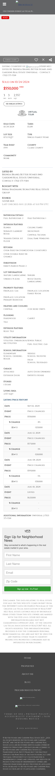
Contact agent (10, 60)
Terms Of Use (13, 714)
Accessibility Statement (23, 716)
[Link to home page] (27, 4)
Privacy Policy (37, 714)
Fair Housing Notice (33, 717)
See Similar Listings (14, 104)
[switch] (36, 59)
